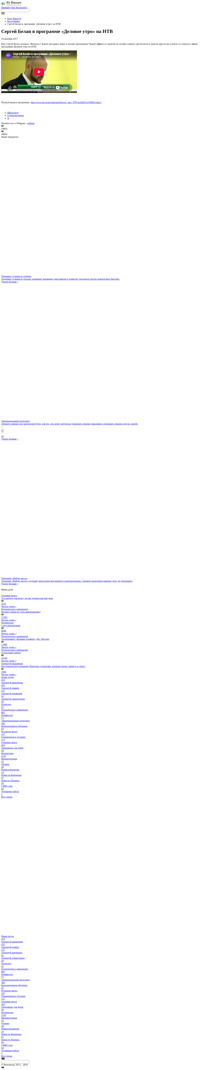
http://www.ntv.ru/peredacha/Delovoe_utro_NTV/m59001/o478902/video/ (66, 102)
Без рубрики (13, 21)
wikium (30, 123)
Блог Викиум (14, 18)
